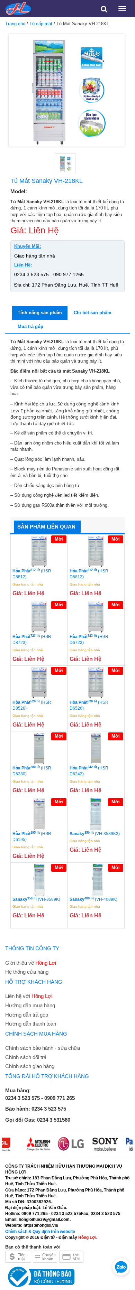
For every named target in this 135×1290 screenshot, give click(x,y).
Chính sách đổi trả (25, 1057)
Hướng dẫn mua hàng (30, 1005)
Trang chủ (15, 23)
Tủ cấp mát (40, 23)
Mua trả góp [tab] (30, 326)
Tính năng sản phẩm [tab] (40, 312)
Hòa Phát (31, 573)
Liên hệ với (28, 996)
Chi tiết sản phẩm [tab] (92, 312)
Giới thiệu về (30, 963)
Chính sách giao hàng (29, 1066)
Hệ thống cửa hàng (26, 972)
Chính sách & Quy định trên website (40, 1231)
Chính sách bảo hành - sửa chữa (42, 1048)
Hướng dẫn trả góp (26, 1015)
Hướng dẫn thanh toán (30, 1024)
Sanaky (95, 833)
